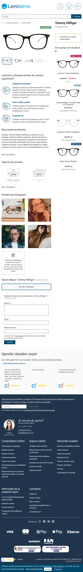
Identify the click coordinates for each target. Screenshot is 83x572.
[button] (7, 61)
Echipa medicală (8, 507)
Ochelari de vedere (12, 23)
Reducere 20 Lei (63, 457)
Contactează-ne (35, 512)
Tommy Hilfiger (26, 23)
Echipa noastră (34, 498)
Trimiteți (10, 342)
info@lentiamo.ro (24, 433)
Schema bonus (62, 450)
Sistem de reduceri (64, 454)
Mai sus (20, 559)
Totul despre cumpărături (11, 446)
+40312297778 (23, 430)
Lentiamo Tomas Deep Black (68, 73)
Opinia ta (7, 303)
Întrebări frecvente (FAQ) (38, 446)
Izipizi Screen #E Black (68, 161)
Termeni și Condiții (8, 461)
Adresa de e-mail (10, 327)
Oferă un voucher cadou (66, 461)
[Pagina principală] (2, 22)
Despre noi (33, 494)
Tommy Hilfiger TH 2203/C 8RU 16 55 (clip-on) (68, 104)
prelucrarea (19, 336)
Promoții (60, 469)
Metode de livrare (8, 454)
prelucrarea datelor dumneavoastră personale (39, 410)
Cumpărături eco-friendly (66, 473)
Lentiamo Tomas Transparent (68, 132)
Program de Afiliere (64, 465)
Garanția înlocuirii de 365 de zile (41, 463)
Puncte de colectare (9, 457)
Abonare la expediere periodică (68, 446)
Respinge (58, 569)
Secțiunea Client (35, 470)
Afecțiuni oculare (8, 503)
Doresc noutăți (33, 407)
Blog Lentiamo (34, 501)
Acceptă (48, 569)
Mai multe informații (34, 569)
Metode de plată (8, 450)
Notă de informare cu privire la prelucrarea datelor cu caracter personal (13, 474)
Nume (6, 319)
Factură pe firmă (35, 466)
